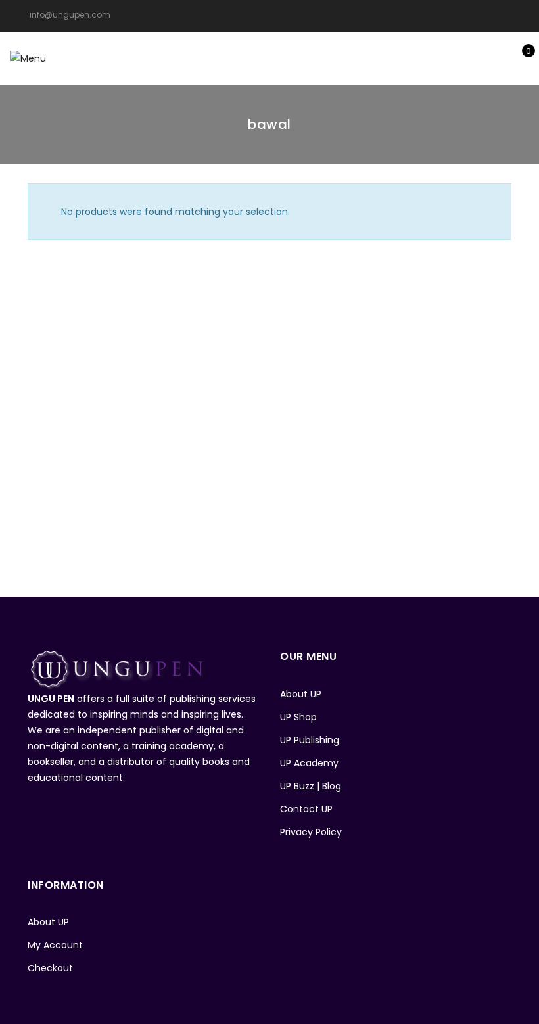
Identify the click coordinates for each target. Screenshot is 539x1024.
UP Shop (298, 717)
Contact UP (306, 809)
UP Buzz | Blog (310, 786)
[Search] (458, 58)
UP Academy (309, 763)
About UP (300, 694)
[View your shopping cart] (519, 58)
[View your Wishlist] (498, 58)
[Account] (478, 58)
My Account (55, 945)
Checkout (50, 968)
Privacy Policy (311, 832)
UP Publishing (309, 740)
